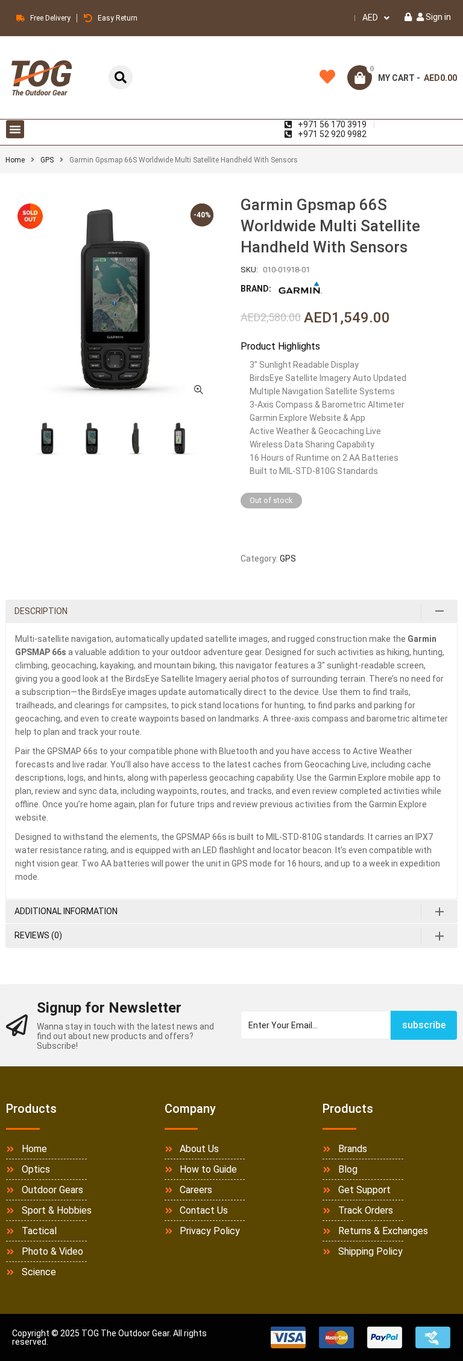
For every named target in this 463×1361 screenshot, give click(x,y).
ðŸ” (198, 389)
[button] (15, 129)
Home (15, 160)
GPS (47, 160)
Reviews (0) (38, 935)
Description (41, 611)
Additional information (66, 911)
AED (370, 17)
